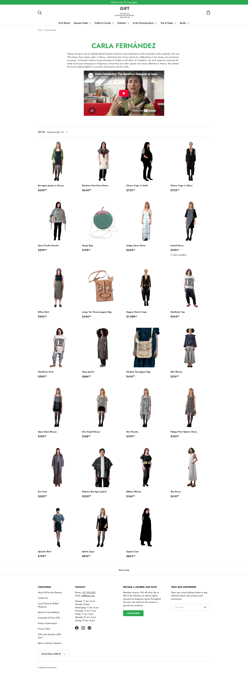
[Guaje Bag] (102, 221)
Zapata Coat (132, 551)
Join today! (133, 2)
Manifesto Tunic (46, 371)
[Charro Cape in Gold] (146, 161)
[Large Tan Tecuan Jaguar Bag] (102, 288)
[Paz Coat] (58, 467)
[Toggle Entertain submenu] (128, 23)
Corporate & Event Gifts (49, 617)
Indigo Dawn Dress (136, 245)
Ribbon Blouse (133, 491)
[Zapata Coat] (146, 527)
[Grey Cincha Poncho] (58, 221)
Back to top (124, 570)
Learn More (133, 613)
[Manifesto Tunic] (58, 347)
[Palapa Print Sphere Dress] (190, 407)
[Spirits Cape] (102, 527)
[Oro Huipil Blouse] (102, 407)
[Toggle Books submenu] (188, 23)
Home (40, 30)
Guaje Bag (87, 245)
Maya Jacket (88, 371)
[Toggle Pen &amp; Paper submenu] (175, 23)
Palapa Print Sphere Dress (183, 431)
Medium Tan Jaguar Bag (138, 371)
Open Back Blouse (47, 431)
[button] (208, 12)
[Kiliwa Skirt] (58, 288)
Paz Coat (42, 491)
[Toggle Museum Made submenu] (90, 23)
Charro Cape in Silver (181, 185)
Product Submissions (47, 623)
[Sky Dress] (190, 467)
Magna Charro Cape (136, 312)
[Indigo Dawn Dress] (146, 221)
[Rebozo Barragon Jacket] (102, 467)
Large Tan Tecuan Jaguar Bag (97, 312)
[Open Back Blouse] (58, 407)
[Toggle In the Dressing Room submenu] (156, 23)
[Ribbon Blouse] (146, 467)
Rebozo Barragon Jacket (94, 491)
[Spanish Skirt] (58, 527)
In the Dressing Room (143, 23)
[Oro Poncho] (146, 407)
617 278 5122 (88, 592)
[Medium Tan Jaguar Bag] (146, 347)
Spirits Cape (88, 551)
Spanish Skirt (44, 551)
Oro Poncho (132, 431)
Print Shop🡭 (64, 23)
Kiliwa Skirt (43, 312)
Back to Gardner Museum (49, 643)
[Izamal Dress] (190, 221)
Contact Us (43, 598)
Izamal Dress (176, 245)
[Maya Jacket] (102, 347)
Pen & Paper (167, 23)
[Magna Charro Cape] (146, 288)
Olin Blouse (176, 371)
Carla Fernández (50, 30)
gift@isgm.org (87, 595)
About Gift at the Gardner (50, 592)
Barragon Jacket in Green (51, 185)
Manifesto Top (177, 312)
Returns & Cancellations (48, 612)
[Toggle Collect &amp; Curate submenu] (113, 23)
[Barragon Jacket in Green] (58, 161)
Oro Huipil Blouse (91, 431)
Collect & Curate (103, 23)
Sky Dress (175, 491)
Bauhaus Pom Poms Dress (95, 185)
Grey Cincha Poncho (48, 245)
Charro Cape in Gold (137, 185)
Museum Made (81, 23)
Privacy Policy (44, 628)
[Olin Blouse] (190, 347)
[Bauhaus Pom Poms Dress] (102, 161)
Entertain (122, 23)
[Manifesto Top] (190, 288)
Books (183, 23)
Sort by (41, 131)
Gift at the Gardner (50, 667)
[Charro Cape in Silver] (190, 161)
